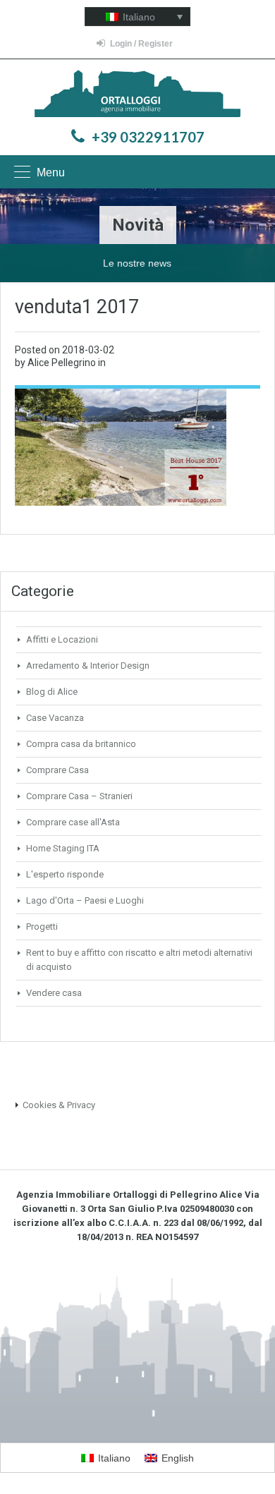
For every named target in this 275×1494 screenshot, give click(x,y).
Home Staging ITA (62, 848)
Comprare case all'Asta (73, 822)
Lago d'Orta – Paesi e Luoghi (85, 900)
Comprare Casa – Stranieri (79, 796)
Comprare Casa (57, 770)
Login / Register (141, 44)
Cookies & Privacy (59, 1105)
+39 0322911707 (148, 136)
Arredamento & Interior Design (87, 665)
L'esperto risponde (65, 874)
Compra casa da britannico (81, 744)
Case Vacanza (55, 717)
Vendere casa (54, 993)
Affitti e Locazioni (62, 639)
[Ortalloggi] (138, 95)
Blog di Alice (52, 691)
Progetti (42, 926)
